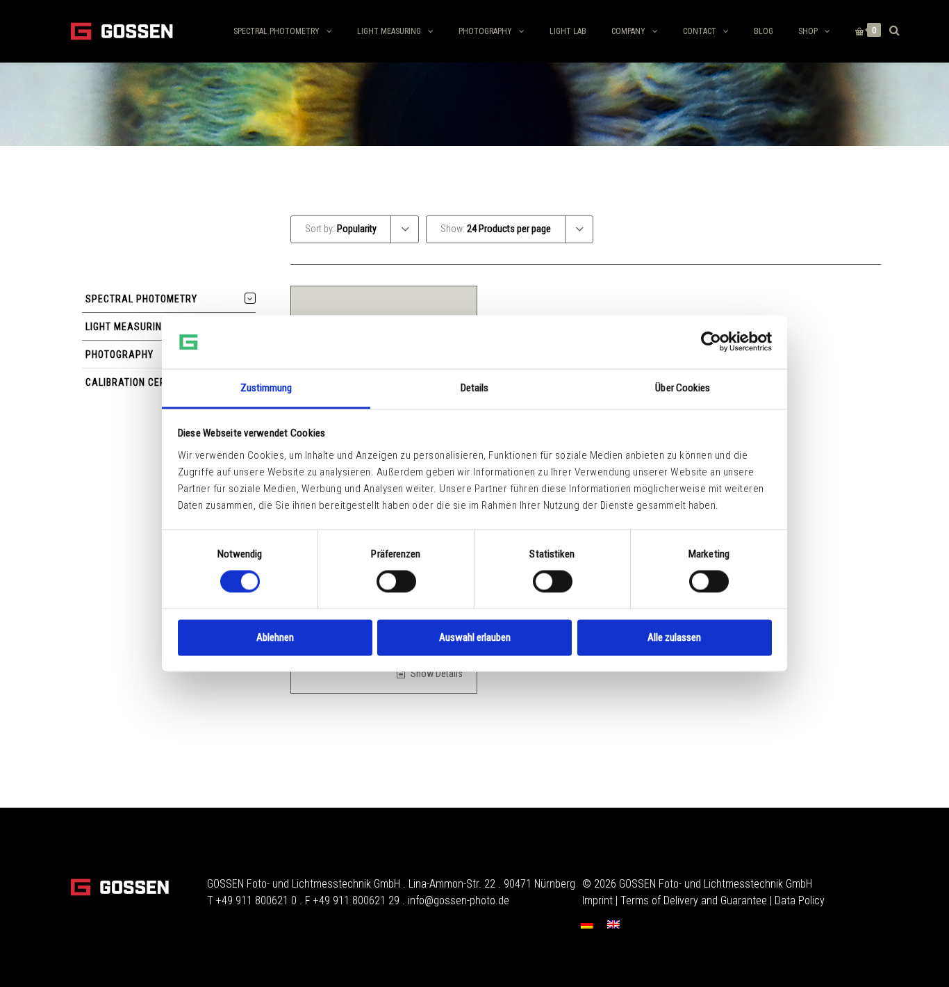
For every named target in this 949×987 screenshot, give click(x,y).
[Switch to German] (587, 924)
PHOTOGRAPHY (485, 31)
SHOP (808, 31)
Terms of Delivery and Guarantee (693, 900)
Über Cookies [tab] (682, 388)
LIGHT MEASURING (389, 31)
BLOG (763, 31)
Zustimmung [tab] (266, 388)
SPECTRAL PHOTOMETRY (276, 31)
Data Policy (800, 900)
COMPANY (628, 31)
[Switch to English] (613, 924)
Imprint (597, 900)
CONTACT (699, 31)
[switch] (396, 582)
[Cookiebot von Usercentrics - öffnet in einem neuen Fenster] (711, 342)
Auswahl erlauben (475, 637)
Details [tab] (475, 388)
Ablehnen (275, 637)
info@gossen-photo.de (458, 900)
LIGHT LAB (568, 31)
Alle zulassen (674, 637)
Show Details (436, 673)
